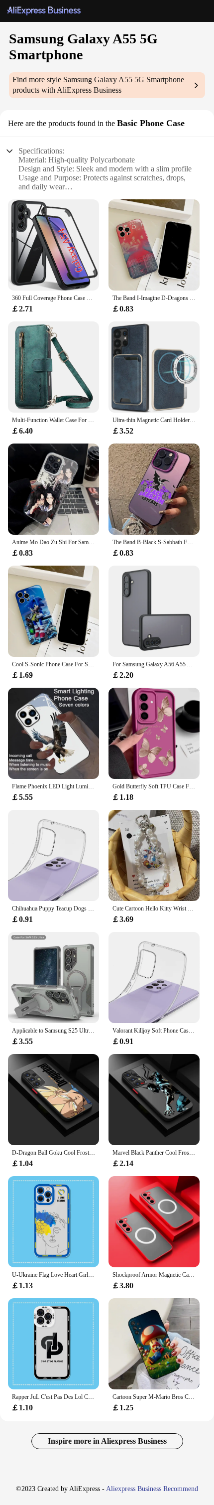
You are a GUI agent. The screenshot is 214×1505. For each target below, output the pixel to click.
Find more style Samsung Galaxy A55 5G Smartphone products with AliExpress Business (98, 84)
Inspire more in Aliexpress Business (107, 1441)
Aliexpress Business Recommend (152, 1489)
